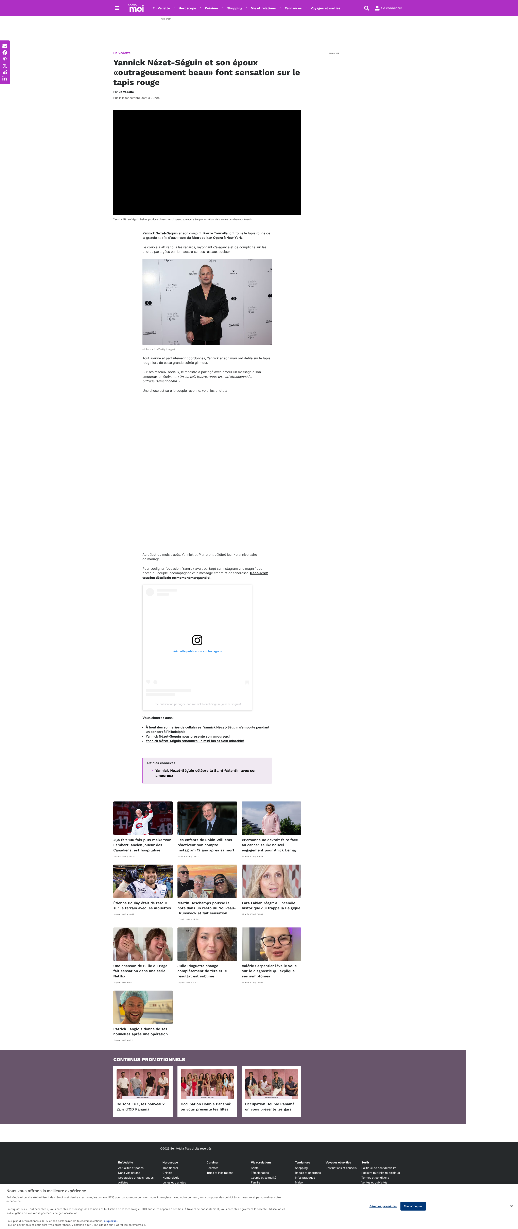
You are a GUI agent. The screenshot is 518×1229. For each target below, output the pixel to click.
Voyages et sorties (325, 8)
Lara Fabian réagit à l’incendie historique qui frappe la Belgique (271, 905)
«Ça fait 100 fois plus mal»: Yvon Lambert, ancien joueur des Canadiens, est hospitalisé (142, 845)
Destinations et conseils (341, 1168)
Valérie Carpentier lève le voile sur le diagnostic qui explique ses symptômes (269, 971)
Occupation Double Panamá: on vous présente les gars (270, 1106)
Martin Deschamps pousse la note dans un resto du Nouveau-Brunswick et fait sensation (206, 908)
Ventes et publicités (374, 1182)
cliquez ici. (111, 1221)
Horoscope (187, 8)
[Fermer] (511, 1206)
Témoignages (260, 1172)
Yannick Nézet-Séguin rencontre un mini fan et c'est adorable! (195, 741)
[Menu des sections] (117, 8)
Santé (255, 1168)
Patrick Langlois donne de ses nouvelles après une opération (140, 1031)
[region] (259, 1206)
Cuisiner (211, 8)
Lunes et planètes (174, 1182)
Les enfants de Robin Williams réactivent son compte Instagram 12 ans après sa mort (206, 845)
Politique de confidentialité (378, 1168)
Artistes (123, 1182)
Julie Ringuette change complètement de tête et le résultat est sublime (202, 971)
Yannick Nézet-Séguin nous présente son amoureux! (188, 736)
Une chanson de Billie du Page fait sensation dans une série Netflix (140, 971)
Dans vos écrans (129, 1172)
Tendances (293, 8)
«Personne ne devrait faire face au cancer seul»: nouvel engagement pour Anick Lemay (270, 845)
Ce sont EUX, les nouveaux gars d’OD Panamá (141, 1106)
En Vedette (161, 8)
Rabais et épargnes (308, 1172)
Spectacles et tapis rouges (136, 1177)
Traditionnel (170, 1168)
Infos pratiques (305, 1177)
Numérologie (170, 1177)
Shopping (234, 8)
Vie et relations (263, 8)
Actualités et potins (130, 1168)
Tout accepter (413, 1206)
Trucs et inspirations (220, 1172)
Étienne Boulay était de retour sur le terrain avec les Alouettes (142, 905)
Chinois (167, 1172)
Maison (299, 1182)
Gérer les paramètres (383, 1206)
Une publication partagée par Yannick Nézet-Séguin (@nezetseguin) (197, 704)
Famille (255, 1182)
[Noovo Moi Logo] (136, 8)
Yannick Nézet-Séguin (160, 233)
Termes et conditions (375, 1177)
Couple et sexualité (263, 1177)
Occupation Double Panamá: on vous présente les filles (206, 1106)
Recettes (212, 1168)
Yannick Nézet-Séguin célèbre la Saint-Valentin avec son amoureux (206, 773)
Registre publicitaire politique (380, 1172)
